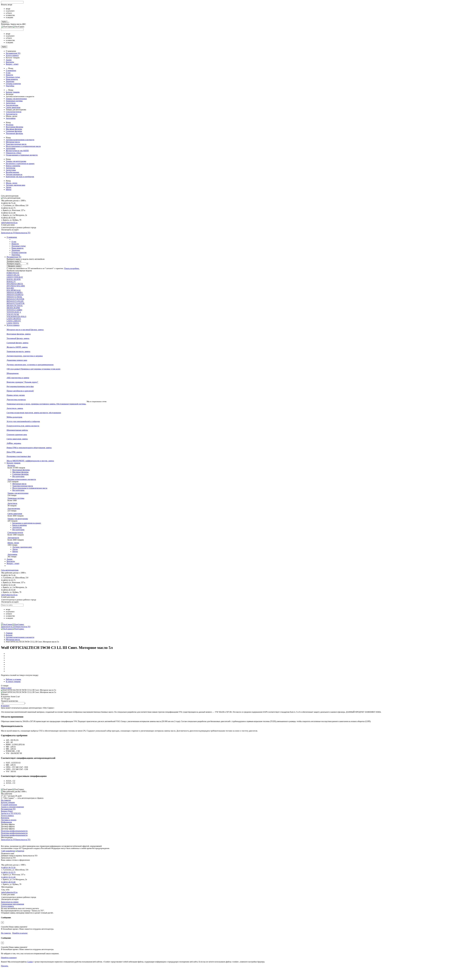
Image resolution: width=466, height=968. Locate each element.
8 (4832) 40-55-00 (8, 882)
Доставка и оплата (8, 820)
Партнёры (10, 86)
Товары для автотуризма (16, 161)
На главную (6, 800)
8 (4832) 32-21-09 (8, 877)
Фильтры (9, 125)
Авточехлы (10, 168)
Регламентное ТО (13, 53)
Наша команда (12, 79)
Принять (4, 966)
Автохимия (10, 148)
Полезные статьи (13, 77)
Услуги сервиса (12, 55)
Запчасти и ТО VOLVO (11, 813)
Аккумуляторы (12, 105)
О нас (8, 73)
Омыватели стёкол (13, 153)
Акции (9, 60)
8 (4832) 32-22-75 (8, 872)
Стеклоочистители (13, 112)
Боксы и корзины (13, 166)
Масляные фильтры (14, 129)
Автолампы (11, 118)
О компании (11, 70)
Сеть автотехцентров (9, 570)
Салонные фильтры (14, 131)
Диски (8, 187)
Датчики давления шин (15, 185)
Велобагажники (12, 172)
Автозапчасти (11, 114)
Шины (8, 189)
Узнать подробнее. (71, 268)
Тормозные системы (14, 101)
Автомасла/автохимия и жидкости (20, 140)
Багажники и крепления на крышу (20, 163)
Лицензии (10, 81)
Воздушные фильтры (14, 127)
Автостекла (10, 103)
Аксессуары (11, 170)
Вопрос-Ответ (7, 811)
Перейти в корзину (9, 958)
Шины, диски (11, 183)
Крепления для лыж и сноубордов (20, 177)
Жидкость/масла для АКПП (17, 151)
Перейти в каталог (20, 933)
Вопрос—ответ (12, 64)
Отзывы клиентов (13, 84)
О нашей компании (9, 805)
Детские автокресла (14, 174)
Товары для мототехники (16, 99)
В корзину (5, 706)
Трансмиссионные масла (16, 144)
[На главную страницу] (12, 624)
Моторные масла (13, 142)
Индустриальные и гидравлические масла (23, 146)
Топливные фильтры (14, 133)
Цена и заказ (6, 688)
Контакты (10, 62)
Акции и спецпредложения (12, 807)
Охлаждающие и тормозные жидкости (22, 155)
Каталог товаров (13, 92)
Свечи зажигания (13, 107)
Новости (9, 75)
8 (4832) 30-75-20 (8, 867)
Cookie (30, 962)
